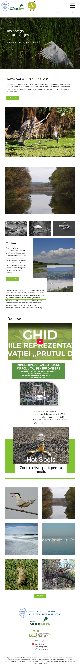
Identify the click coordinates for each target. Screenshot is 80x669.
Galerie (40, 596)
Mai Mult (12, 98)
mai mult (12, 279)
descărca (42, 423)
